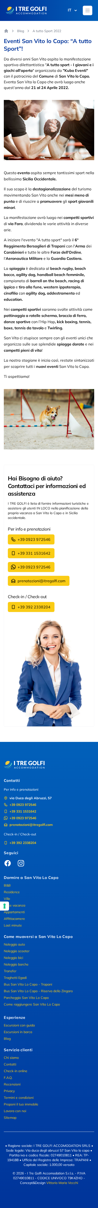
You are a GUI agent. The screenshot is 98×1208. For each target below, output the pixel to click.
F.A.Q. (8, 1077)
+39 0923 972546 (34, 539)
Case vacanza (14, 905)
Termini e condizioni (19, 1097)
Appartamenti (14, 912)
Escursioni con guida (19, 1025)
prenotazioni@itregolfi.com (41, 580)
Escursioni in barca (18, 1032)
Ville (7, 899)
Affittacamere (14, 919)
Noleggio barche (16, 964)
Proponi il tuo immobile (21, 1104)
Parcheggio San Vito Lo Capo (26, 998)
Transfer (10, 971)
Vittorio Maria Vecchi (62, 1183)
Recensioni (12, 1084)
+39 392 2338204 (34, 607)
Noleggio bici (13, 958)
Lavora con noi (15, 1111)
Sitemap (10, 1117)
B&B (7, 885)
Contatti (10, 1064)
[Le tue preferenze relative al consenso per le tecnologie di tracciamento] (4, 906)
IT (69, 10)
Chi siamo (11, 1057)
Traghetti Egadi (15, 978)
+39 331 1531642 (34, 553)
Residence (12, 892)
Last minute (13, 925)
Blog (20, 31)
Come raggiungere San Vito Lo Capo (32, 1004)
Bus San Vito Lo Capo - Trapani (28, 984)
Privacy (9, 1091)
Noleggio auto (14, 944)
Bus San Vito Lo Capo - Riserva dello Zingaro (38, 991)
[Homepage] (6, 31)
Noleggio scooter (16, 951)
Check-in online (15, 1071)
